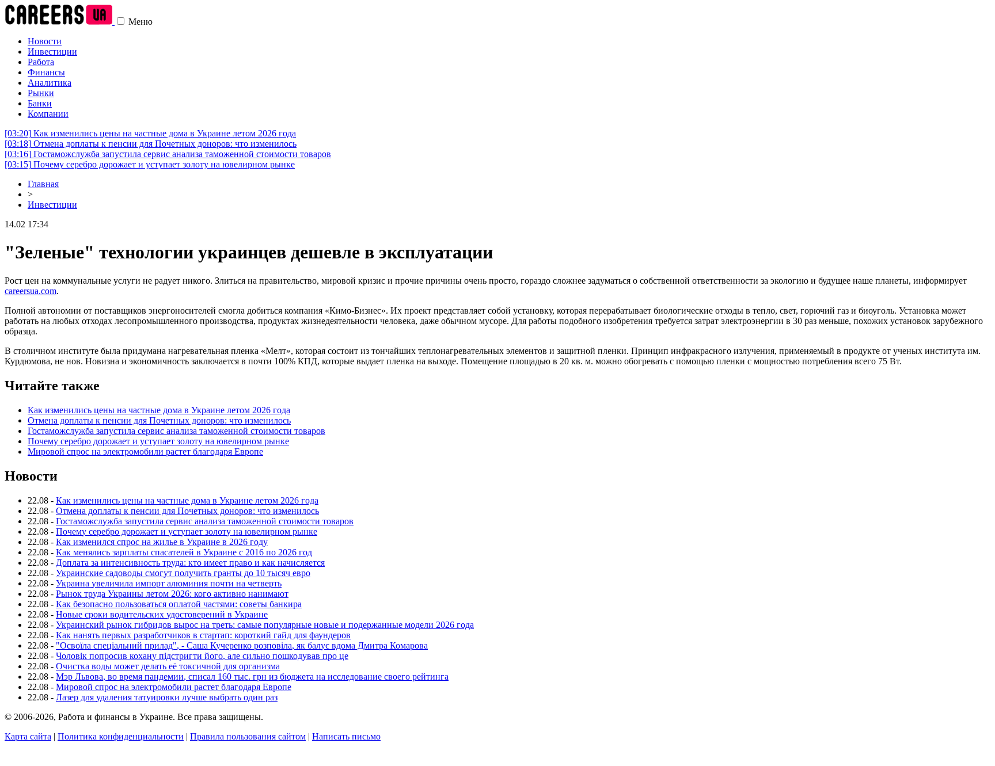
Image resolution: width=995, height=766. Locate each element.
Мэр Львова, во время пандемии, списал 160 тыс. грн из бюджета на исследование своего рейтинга (252, 676)
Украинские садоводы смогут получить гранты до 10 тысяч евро (183, 573)
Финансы (46, 72)
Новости (45, 41)
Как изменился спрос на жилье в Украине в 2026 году (162, 542)
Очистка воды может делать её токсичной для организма (168, 666)
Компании (48, 114)
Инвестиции (52, 51)
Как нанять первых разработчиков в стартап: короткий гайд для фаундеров (203, 635)
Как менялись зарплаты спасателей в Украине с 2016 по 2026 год (184, 552)
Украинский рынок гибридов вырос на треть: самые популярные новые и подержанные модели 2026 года (265, 625)
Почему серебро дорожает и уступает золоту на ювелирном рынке (150, 164)
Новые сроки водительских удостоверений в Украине (162, 614)
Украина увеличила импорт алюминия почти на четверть (169, 583)
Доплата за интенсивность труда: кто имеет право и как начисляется (190, 562)
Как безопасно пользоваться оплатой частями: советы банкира (179, 604)
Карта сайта (28, 736)
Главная (43, 184)
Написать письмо (346, 736)
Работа (41, 62)
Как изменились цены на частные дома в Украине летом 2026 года (150, 133)
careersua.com (30, 291)
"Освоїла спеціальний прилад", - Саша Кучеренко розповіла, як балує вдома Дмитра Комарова (242, 645)
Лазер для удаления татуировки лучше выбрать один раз (167, 697)
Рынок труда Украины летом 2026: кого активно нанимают (172, 594)
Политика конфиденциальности (121, 736)
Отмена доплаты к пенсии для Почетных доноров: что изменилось (151, 143)
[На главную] (60, 21)
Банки (40, 103)
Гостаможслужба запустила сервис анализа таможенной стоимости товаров (168, 154)
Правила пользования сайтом (248, 736)
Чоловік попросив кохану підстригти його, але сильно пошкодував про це (202, 656)
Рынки (41, 93)
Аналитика (49, 82)
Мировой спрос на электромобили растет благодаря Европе (145, 451)
